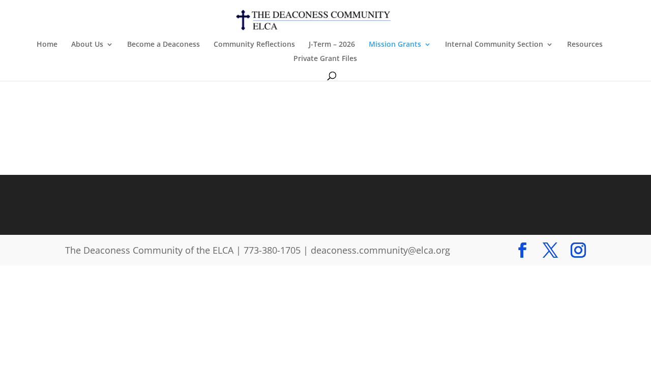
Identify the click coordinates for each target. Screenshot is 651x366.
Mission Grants (395, 45)
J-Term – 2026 (332, 45)
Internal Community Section (494, 45)
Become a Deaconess (163, 45)
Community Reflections (254, 45)
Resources (585, 45)
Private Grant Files (325, 59)
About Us (87, 45)
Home (47, 45)
